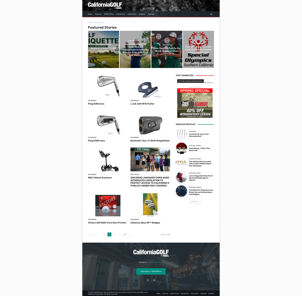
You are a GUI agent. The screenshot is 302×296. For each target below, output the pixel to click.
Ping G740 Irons (96, 140)
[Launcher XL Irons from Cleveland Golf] (181, 134)
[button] (211, 14)
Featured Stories (103, 45)
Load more (194, 201)
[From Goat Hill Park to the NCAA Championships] (166, 49)
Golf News (167, 45)
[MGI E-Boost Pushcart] (108, 159)
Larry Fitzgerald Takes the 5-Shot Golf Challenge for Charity (201, 178)
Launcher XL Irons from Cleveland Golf (199, 135)
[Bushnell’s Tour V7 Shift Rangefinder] (150, 122)
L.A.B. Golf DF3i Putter (142, 103)
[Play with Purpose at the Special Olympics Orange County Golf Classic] (198, 49)
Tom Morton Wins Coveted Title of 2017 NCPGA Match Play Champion (200, 163)
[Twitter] (154, 280)
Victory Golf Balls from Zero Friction (107, 222)
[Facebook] (148, 280)
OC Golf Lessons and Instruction (190, 81)
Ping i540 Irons (96, 103)
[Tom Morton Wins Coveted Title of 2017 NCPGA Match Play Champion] (181, 162)
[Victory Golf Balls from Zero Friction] (108, 204)
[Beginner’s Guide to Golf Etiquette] (103, 49)
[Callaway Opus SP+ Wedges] (150, 204)
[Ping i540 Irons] (108, 85)
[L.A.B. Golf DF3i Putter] (150, 85)
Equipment (92, 100)
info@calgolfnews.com (155, 262)
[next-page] (130, 234)
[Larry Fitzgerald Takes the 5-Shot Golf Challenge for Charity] (181, 177)
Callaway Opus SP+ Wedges (145, 222)
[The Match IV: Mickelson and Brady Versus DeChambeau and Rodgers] (181, 191)
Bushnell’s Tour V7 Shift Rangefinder (150, 140)
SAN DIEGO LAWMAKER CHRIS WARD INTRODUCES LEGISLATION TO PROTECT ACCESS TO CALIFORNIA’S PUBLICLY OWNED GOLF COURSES (149, 181)
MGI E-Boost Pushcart (100, 177)
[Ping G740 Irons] (108, 122)
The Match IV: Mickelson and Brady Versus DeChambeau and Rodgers (201, 192)
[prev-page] (90, 234)
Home (90, 22)
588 (124, 234)
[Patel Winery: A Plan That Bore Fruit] (181, 148)
